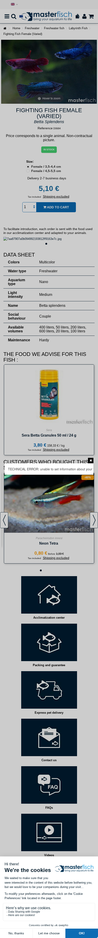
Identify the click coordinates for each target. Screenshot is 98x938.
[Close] (90, 460)
